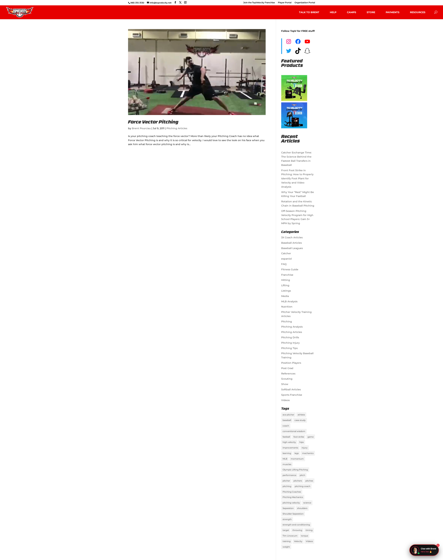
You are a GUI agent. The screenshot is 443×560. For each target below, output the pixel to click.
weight (286, 546)
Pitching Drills (290, 337)
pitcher (286, 480)
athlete (301, 414)
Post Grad (287, 368)
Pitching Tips (289, 348)
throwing (297, 530)
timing (309, 530)
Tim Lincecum (290, 535)
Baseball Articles (291, 242)
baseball (287, 420)
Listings (286, 290)
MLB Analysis (289, 301)
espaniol (286, 258)
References (288, 373)
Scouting (286, 378)
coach (286, 425)
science (307, 502)
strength (287, 519)
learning (287, 453)
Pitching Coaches (292, 491)
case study (300, 420)
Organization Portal (305, 3)
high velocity (289, 442)
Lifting (285, 285)
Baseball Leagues (292, 248)
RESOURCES (417, 12)
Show (284, 384)
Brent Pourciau (141, 128)
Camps (351, 12)
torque (304, 535)
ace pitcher (288, 414)
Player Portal (284, 3)
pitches (309, 480)
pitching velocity (291, 502)
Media (285, 296)
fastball (286, 436)
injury (305, 447)
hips (301, 442)
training (287, 541)
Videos (285, 400)
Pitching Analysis (292, 326)
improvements (290, 447)
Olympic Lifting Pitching (295, 469)
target (286, 530)
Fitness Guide (289, 269)
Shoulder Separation (293, 513)
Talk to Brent (309, 12)
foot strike (298, 436)
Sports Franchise (291, 394)
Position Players (291, 362)
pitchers (297, 480)
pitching (287, 486)
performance (289, 475)
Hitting (285, 280)
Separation (288, 508)
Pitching (286, 321)
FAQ (284, 264)
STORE (371, 12)
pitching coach (302, 486)
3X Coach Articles (292, 237)
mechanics (308, 453)
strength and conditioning (296, 524)
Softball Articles (291, 389)
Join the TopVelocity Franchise (259, 3)
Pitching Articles (176, 128)
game (311, 436)
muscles (287, 464)
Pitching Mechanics (293, 497)
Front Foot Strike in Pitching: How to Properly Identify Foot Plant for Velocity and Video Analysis (297, 178)
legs (297, 453)
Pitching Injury (290, 342)
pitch (302, 475)
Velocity (298, 541)
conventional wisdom (294, 431)
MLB (285, 458)
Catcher (286, 253)
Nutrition (286, 306)
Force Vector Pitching (153, 122)
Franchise (287, 274)
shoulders (302, 508)
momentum (297, 458)
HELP (333, 12)
